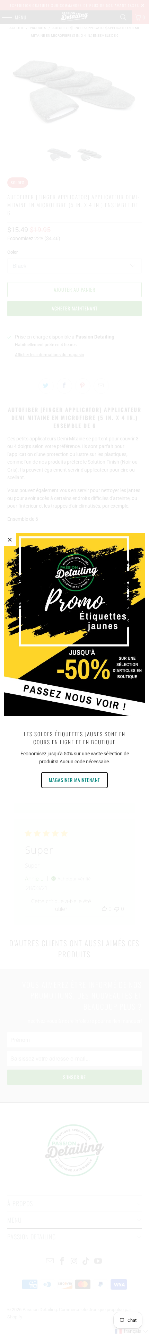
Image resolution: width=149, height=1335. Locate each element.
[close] (10, 539)
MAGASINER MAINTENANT (74, 779)
